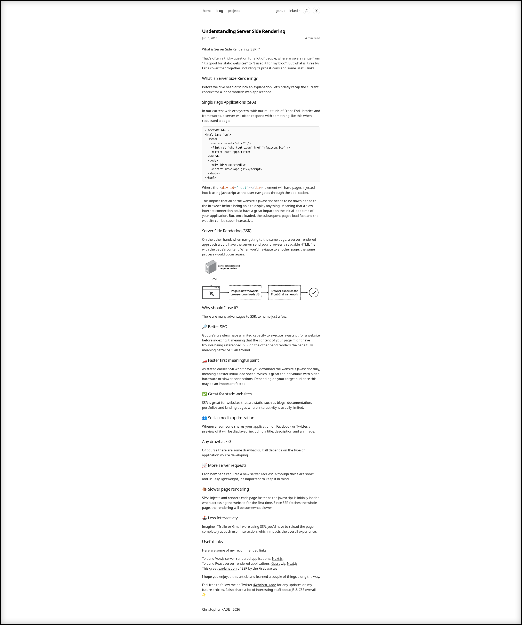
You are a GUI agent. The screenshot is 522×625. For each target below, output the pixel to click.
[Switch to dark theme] (316, 10)
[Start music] (306, 10)
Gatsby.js (278, 563)
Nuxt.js (277, 558)
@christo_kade (264, 585)
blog (219, 10)
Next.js (292, 563)
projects (234, 10)
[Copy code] (315, 131)
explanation (227, 568)
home (207, 10)
